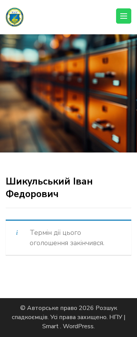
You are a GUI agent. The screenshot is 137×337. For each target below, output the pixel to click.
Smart (51, 326)
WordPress (78, 326)
